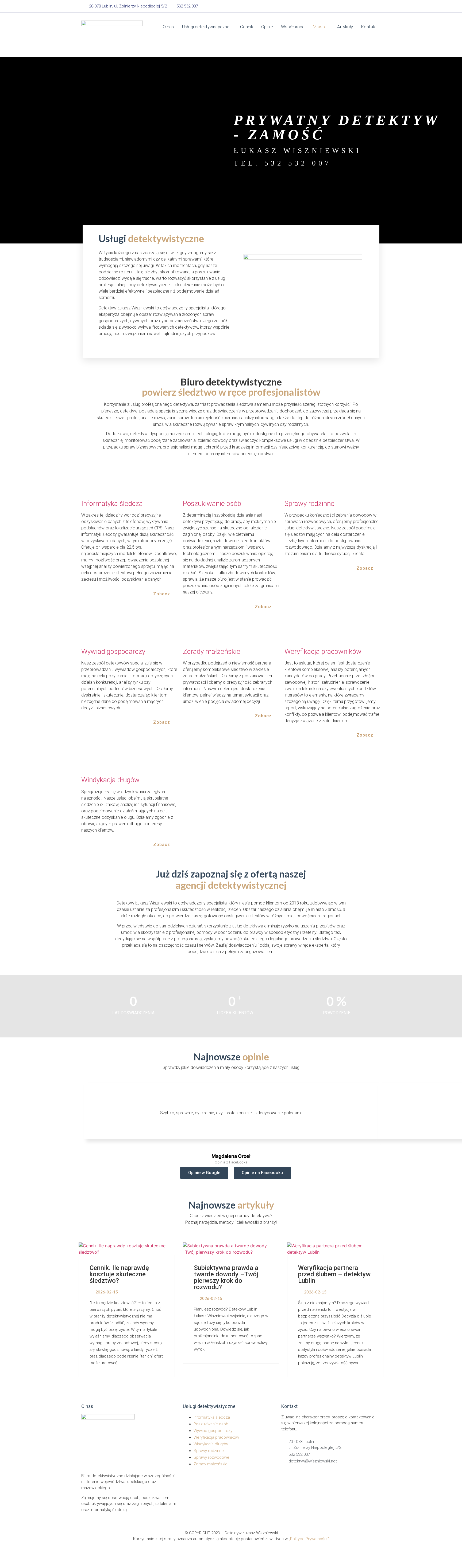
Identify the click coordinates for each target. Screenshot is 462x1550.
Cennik (246, 26)
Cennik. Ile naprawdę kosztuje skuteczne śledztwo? (119, 1274)
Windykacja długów (110, 780)
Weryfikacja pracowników (322, 651)
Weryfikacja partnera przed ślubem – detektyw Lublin (334, 1274)
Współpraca (293, 26)
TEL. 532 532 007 (282, 163)
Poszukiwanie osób (212, 503)
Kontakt (369, 26)
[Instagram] (363, 6)
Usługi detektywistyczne (205, 26)
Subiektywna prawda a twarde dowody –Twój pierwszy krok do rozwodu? (226, 1277)
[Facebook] (352, 6)
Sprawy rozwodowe (211, 1457)
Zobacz (162, 593)
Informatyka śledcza (112, 503)
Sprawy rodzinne (309, 503)
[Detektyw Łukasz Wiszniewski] (112, 36)
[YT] (374, 6)
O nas (168, 26)
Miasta (319, 26)
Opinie (267, 26)
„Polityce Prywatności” (309, 1538)
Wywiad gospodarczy (113, 651)
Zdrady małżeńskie (211, 651)
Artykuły (345, 26)
